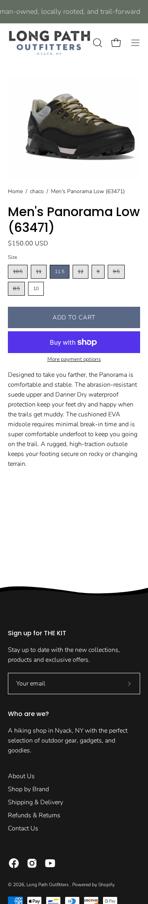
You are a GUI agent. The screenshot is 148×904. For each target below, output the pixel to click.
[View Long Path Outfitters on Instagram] (32, 863)
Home (15, 191)
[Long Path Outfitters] (49, 42)
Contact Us (23, 828)
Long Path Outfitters (48, 884)
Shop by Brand (28, 789)
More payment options (74, 359)
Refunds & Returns (34, 815)
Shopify (106, 884)
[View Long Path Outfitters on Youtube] (50, 863)
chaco (37, 191)
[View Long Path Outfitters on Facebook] (14, 863)
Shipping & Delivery (35, 802)
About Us (21, 776)
